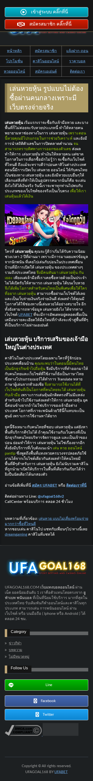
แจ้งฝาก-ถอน (77, 51)
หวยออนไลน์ (14, 71)
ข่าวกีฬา (15, 643)
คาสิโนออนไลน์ (46, 61)
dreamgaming (16, 534)
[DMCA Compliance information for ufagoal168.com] (23, 735)
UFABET (25, 315)
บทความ (15, 650)
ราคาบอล (77, 61)
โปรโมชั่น (14, 61)
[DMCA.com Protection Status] (60, 735)
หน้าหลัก (14, 51)
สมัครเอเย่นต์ (46, 71)
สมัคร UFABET (44, 485)
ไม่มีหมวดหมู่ (19, 657)
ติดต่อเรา (77, 71)
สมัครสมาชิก (46, 51)
